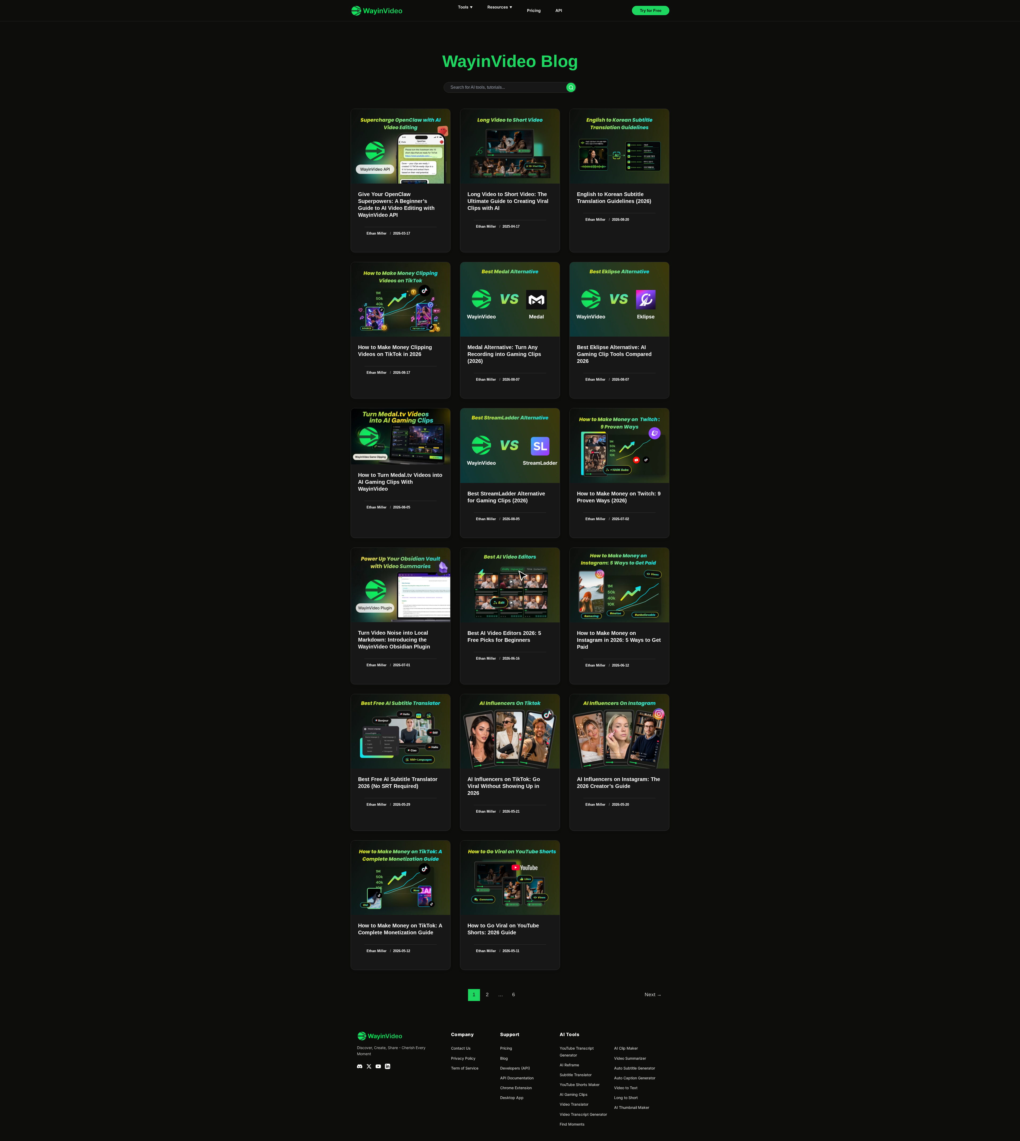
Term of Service (464, 1068)
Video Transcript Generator (583, 1114)
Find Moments (572, 1124)
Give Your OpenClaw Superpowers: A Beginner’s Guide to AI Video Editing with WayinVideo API (396, 204)
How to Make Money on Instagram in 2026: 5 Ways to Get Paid (619, 640)
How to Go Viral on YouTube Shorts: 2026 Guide (503, 929)
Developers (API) (515, 1068)
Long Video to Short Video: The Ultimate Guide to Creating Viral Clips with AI (508, 201)
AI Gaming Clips (574, 1094)
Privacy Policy (463, 1058)
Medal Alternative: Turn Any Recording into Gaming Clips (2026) (504, 354)
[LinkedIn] (387, 1067)
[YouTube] (378, 1067)
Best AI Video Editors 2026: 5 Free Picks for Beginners (504, 636)
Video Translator (574, 1104)
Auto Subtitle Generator (634, 1068)
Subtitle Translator (576, 1074)
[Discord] (359, 1067)
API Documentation (517, 1078)
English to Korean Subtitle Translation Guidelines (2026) (614, 197)
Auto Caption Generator (634, 1078)
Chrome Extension (516, 1087)
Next (653, 994)
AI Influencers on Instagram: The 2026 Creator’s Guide (618, 782)
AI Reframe (569, 1065)
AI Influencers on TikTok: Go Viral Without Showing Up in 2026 (504, 786)
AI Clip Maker (626, 1048)
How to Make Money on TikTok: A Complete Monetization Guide (400, 929)
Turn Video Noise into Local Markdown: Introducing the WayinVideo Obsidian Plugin (394, 640)
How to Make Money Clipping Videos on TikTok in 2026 (395, 350)
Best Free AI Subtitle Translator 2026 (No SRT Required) (397, 782)
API (558, 10)
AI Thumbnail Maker (631, 1107)
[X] (369, 1067)
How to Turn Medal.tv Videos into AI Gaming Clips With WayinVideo (400, 482)
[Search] (571, 87)
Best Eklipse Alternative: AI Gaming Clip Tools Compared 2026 (614, 354)
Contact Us (461, 1048)
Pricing (534, 10)
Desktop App (512, 1097)
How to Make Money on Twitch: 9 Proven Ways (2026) (619, 497)
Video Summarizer (630, 1058)
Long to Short (626, 1097)
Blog (504, 1058)
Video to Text (626, 1087)
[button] (650, 10)
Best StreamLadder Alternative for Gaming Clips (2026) (506, 497)
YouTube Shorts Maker (580, 1084)
